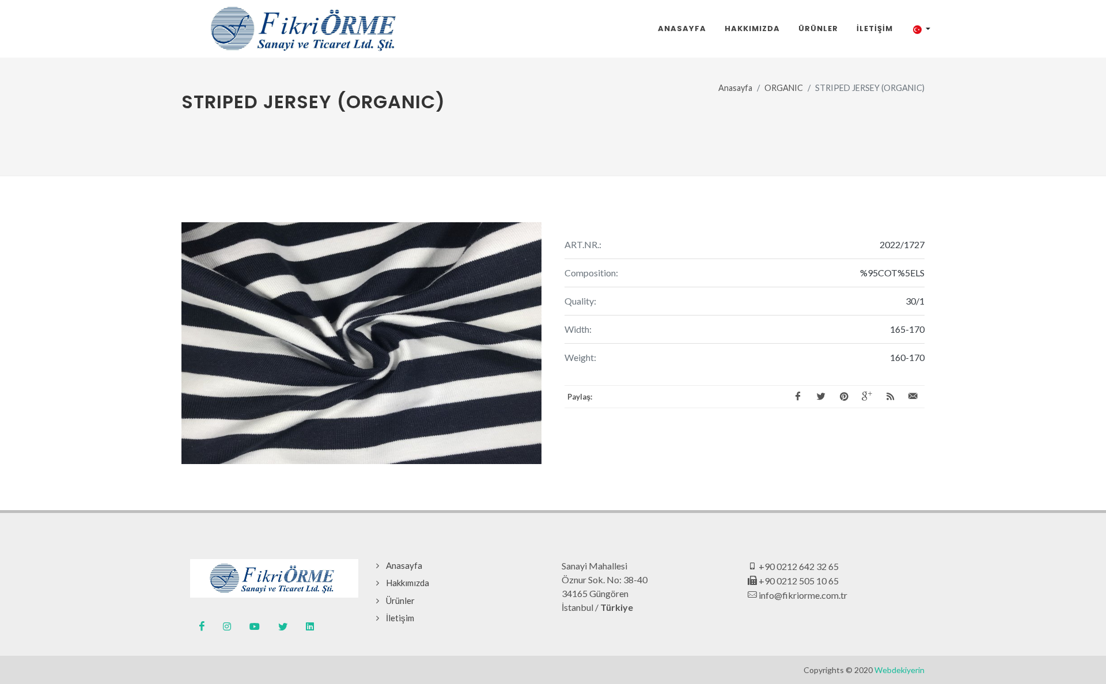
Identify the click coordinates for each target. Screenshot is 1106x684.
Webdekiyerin (899, 670)
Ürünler (400, 600)
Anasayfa (735, 88)
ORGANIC (783, 88)
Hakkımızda (407, 582)
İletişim (400, 618)
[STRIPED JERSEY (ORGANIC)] (361, 343)
